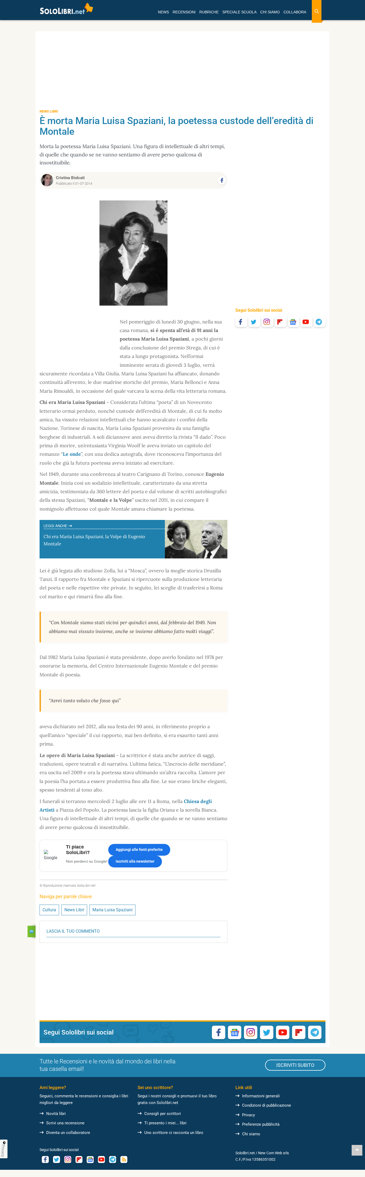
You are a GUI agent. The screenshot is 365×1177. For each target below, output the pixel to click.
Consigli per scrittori (162, 1113)
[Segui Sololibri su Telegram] (319, 322)
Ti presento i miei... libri (165, 1123)
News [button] (163, 12)
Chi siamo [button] (270, 12)
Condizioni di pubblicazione (266, 1105)
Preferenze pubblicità (260, 1124)
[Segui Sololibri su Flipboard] (280, 322)
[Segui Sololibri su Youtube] (306, 322)
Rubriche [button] (209, 12)
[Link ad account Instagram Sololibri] (67, 1159)
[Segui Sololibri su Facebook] (241, 322)
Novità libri (56, 1113)
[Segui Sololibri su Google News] (294, 322)
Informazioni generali (261, 1096)
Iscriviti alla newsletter (135, 861)
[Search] (316, 11)
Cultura (49, 909)
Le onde (72, 454)
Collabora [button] (295, 12)
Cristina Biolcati (70, 177)
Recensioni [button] (184, 12)
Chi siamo (251, 1134)
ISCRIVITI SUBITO (295, 1065)
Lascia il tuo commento (73, 931)
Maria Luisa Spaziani (112, 909)
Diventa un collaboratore (68, 1132)
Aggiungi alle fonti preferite (139, 849)
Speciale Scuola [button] (239, 12)
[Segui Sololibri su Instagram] (267, 322)
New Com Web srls (273, 1153)
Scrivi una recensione (65, 1123)
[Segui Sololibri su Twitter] (254, 322)
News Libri (74, 909)
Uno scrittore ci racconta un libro (173, 1132)
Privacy (248, 1115)
